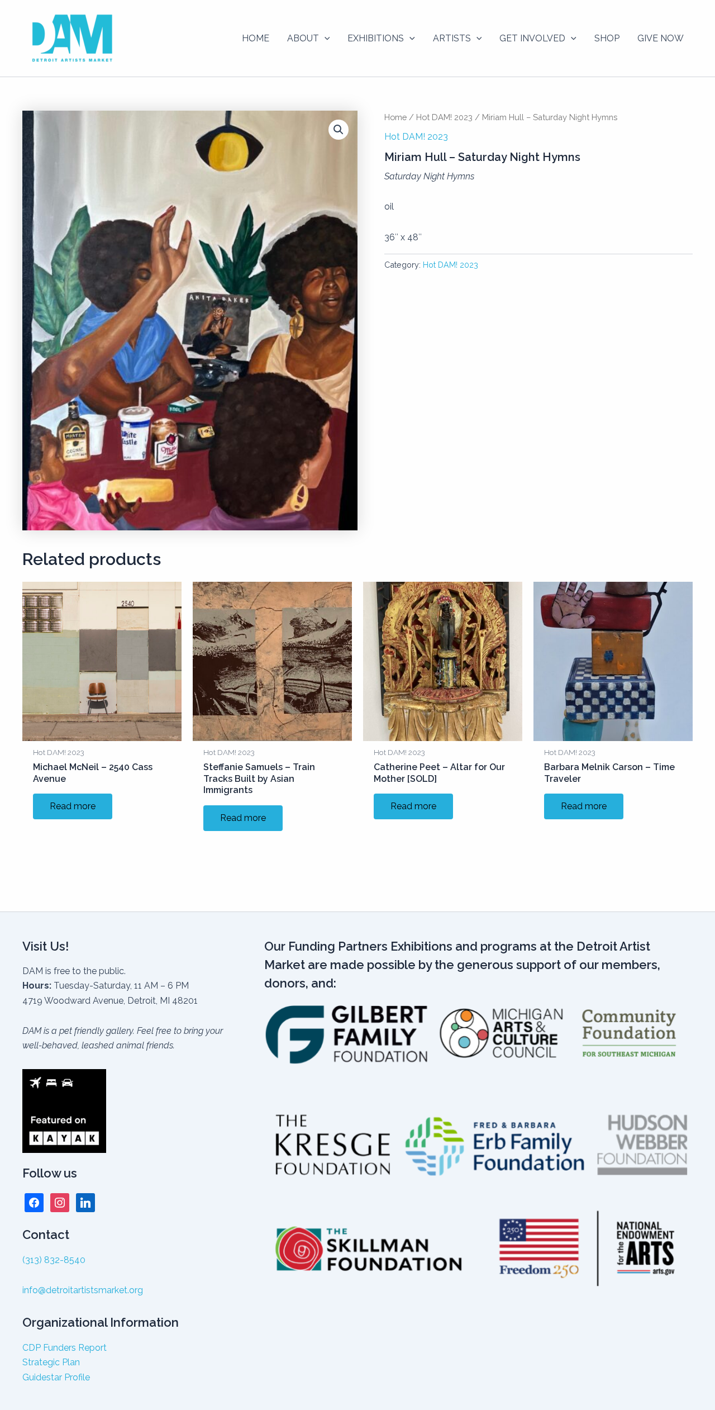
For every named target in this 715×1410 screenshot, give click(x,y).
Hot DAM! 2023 (444, 117)
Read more (73, 806)
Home (395, 117)
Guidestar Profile (56, 1377)
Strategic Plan (51, 1362)
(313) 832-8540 (53, 1260)
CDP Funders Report (64, 1347)
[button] (324, 38)
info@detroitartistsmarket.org (82, 1290)
